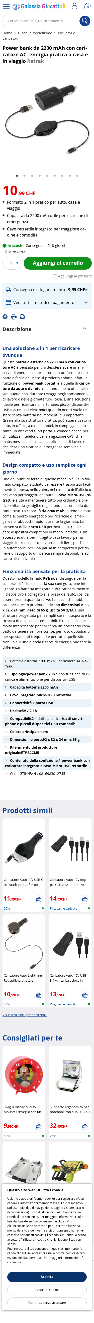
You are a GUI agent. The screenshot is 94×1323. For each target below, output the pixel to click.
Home (8, 33)
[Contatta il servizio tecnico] (24, 316)
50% (7, 908)
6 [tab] (54, 175)
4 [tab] (39, 175)
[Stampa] (15, 316)
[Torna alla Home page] (39, 7)
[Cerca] (84, 21)
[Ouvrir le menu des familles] (6, 6)
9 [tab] (77, 175)
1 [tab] (17, 175)
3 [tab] (32, 175)
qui (19, 1262)
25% (53, 1135)
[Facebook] (7, 316)
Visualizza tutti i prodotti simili (25, 1014)
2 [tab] (24, 175)
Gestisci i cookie (47, 1289)
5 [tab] (47, 175)
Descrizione (17, 329)
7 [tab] (62, 175)
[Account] (75, 6)
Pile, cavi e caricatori (64, 908)
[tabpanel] (47, 118)
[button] (47, 289)
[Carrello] (87, 6)
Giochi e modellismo (35, 33)
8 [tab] (69, 175)
